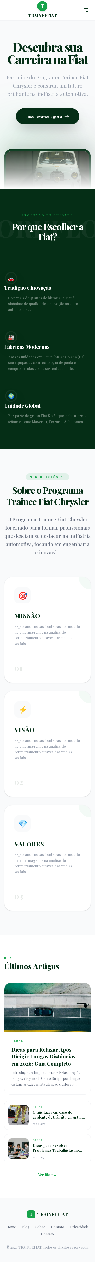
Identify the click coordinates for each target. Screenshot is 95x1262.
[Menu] (86, 10)
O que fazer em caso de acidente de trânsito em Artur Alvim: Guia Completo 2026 (57, 1117)
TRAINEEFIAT (49, 1214)
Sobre (40, 1226)
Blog (25, 1226)
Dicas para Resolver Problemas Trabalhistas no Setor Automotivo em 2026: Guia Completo (56, 1153)
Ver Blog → (47, 1174)
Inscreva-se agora (44, 116)
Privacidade (79, 1226)
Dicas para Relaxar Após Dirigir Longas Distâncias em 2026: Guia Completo (43, 1056)
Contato (57, 1226)
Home (11, 1226)
